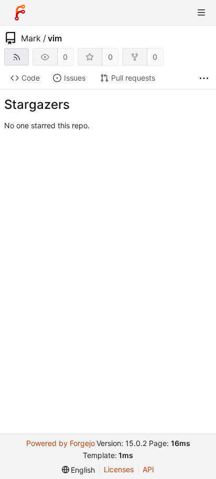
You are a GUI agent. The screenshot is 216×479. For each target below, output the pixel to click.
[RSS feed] (16, 56)
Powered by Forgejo (60, 443)
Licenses (119, 469)
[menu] (78, 469)
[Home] (20, 12)
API (148, 469)
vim (55, 38)
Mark (31, 38)
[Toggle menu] (201, 12)
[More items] (204, 78)
